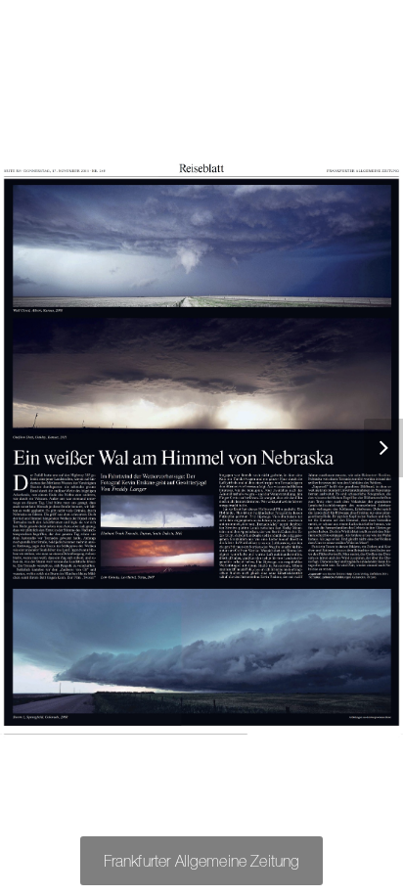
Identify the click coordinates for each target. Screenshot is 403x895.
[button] (373, 448)
